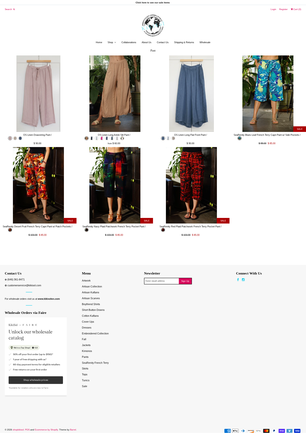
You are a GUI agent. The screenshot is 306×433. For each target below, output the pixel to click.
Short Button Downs (93, 310)
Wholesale (205, 42)
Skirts (85, 368)
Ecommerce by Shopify (46, 429)
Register (283, 9)
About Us (146, 42)
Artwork (86, 280)
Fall (84, 339)
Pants (85, 357)
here (144, 2)
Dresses (86, 327)
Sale (84, 386)
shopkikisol (18, 429)
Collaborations (128, 42)
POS (27, 429)
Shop (110, 42)
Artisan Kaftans (90, 292)
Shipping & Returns (184, 42)
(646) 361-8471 (16, 279)
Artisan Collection (92, 286)
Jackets (86, 345)
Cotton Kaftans (90, 315)
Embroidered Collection (95, 333)
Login (273, 9)
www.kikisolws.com (49, 298)
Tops (84, 374)
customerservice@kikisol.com (24, 285)
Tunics (85, 380)
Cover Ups (88, 321)
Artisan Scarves (91, 298)
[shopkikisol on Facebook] (238, 280)
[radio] (10, 138)
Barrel (73, 429)
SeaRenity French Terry (95, 362)
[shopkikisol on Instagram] (243, 280)
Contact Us (163, 42)
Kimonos (87, 351)
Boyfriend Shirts (91, 304)
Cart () (297, 9)
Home (99, 42)
